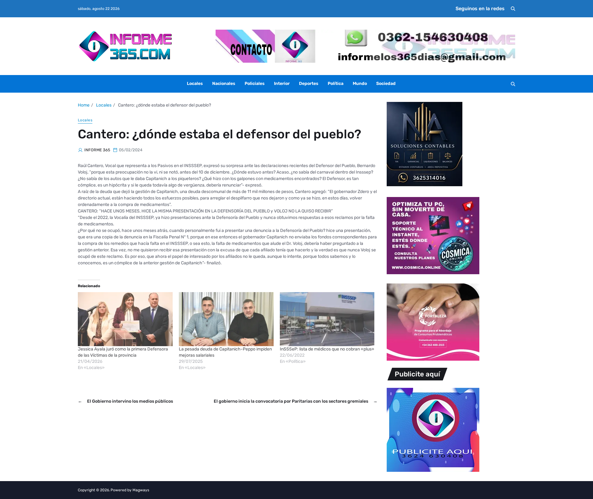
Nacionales (223, 83)
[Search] (513, 8)
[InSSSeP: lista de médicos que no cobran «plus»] (327, 319)
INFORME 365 (97, 150)
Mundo (360, 83)
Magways (140, 490)
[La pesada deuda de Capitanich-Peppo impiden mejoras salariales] (226, 319)
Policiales (255, 83)
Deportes (308, 83)
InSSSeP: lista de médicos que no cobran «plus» (327, 349)
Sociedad (386, 83)
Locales (195, 83)
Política (335, 83)
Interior (282, 83)
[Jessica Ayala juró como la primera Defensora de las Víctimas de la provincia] (125, 319)
